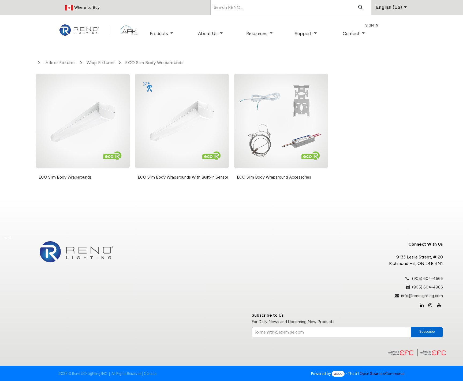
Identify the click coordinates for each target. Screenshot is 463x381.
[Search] (360, 7)
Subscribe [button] (427, 332)
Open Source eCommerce (382, 373)
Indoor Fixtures (60, 62)
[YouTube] (439, 305)
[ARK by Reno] (129, 30)
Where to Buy (86, 7)
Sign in (371, 25)
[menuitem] (169, 33)
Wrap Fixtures (101, 62)
